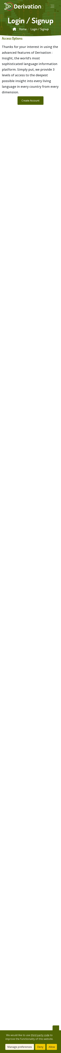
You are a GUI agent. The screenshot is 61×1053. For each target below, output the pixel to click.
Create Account (30, 100)
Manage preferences (19, 1047)
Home (23, 29)
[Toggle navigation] (52, 6)
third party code (40, 1035)
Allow (52, 1047)
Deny (40, 1047)
